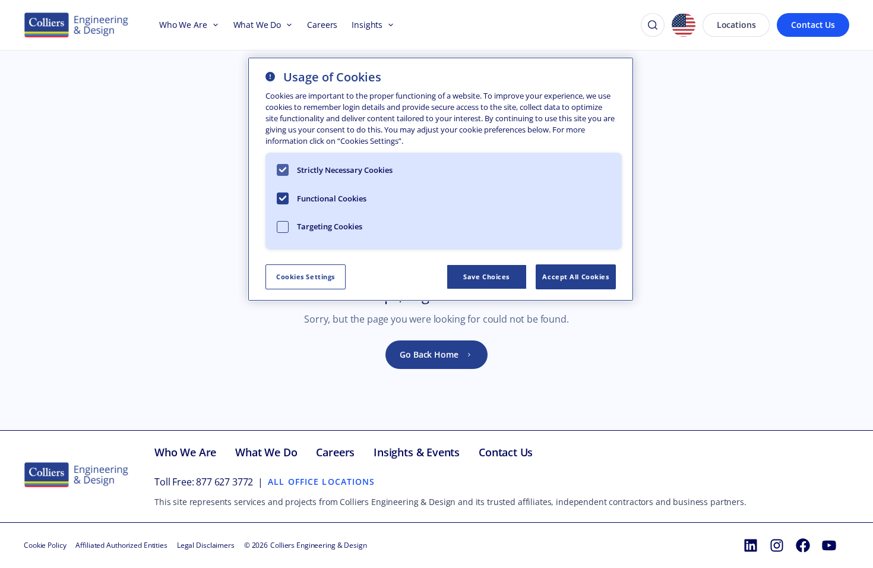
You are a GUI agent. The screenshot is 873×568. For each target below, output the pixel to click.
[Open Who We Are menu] (213, 25)
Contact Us (813, 24)
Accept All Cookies (575, 276)
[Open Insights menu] (388, 25)
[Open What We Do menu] (287, 25)
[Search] (653, 25)
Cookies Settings (305, 276)
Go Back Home (429, 354)
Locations (736, 24)
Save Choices (486, 276)
